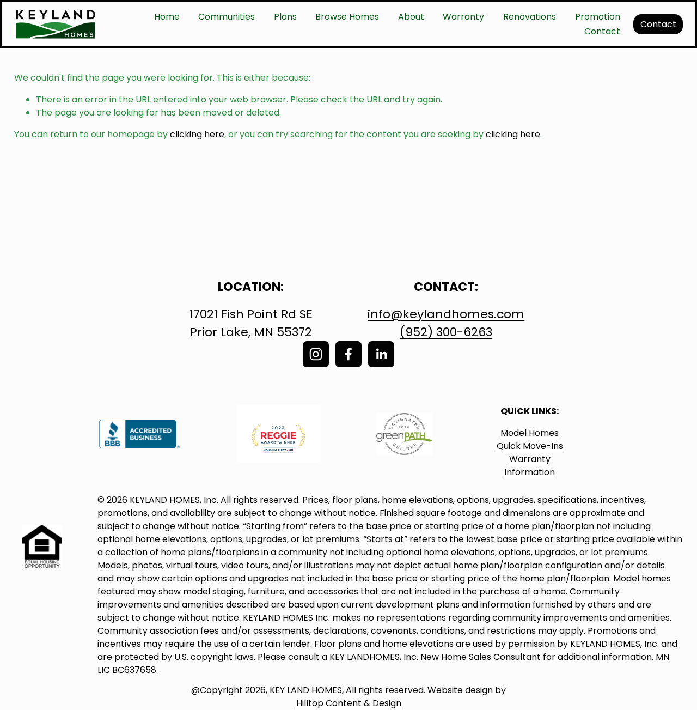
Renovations (529, 16)
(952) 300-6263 (446, 332)
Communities (226, 16)
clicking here (197, 134)
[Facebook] (348, 354)
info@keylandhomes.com (446, 314)
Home (167, 16)
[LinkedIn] (381, 354)
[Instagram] (316, 354)
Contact (602, 31)
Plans (285, 16)
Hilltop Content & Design (348, 703)
